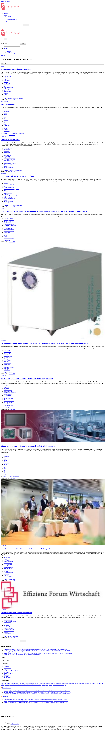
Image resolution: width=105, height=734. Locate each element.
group (60, 683)
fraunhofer (56, 683)
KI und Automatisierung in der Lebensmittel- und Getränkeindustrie (28, 446)
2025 (5, 55)
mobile (94, 683)
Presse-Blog (5, 696)
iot (68, 683)
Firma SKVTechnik (7, 372)
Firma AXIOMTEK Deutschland (11, 476)
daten (31, 683)
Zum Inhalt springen (5, 1)
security (8, 685)
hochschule (65, 683)
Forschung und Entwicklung (11, 670)
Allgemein (6, 666)
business (13, 683)
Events (5, 669)
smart (30, 685)
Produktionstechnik (8, 673)
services (22, 685)
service (18, 685)
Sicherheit (6, 676)
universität (55, 685)
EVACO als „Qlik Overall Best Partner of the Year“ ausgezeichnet (27, 379)
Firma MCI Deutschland (9, 579)
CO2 (20, 683)
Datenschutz (36, 683)
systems (50, 685)
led (74, 683)
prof (2, 685)
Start (2, 55)
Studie (43, 685)
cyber (26, 683)
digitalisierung (49, 683)
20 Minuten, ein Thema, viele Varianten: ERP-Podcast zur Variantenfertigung (22, 654)
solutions (39, 685)
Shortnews (6, 675)
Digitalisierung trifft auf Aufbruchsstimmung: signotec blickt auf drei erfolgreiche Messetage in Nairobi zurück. (45, 211)
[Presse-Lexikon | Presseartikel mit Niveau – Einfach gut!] (10, 9)
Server (14, 685)
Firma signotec (6, 240)
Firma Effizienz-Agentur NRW (10, 636)
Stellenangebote (7, 677)
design (41, 683)
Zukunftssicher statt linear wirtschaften (16, 613)
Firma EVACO (6, 407)
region (4, 685)
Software (34, 685)
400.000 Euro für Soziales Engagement (16, 69)
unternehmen (61, 685)
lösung (76, 683)
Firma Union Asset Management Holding (13, 98)
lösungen (81, 683)
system (46, 685)
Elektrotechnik (7, 668)
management (86, 683)
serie (11, 685)
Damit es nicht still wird (10, 140)
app (4, 683)
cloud (17, 683)
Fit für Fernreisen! (8, 104)
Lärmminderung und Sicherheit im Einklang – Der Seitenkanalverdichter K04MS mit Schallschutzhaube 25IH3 (45, 343)
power (101, 683)
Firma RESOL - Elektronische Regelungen (13, 133)
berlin (9, 683)
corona (23, 683)
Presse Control (6, 688)
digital (44, 683)
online (98, 683)
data (29, 683)
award (6, 683)
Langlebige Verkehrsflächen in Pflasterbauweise (15, 652)
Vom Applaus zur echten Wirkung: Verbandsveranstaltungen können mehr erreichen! (34, 549)
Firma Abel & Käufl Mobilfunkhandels (12, 170)
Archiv (2, 660)
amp (2, 683)
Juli (8, 55)
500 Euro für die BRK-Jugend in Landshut (17, 176)
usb (65, 685)
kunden (71, 683)
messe (91, 683)
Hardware (6, 672)
